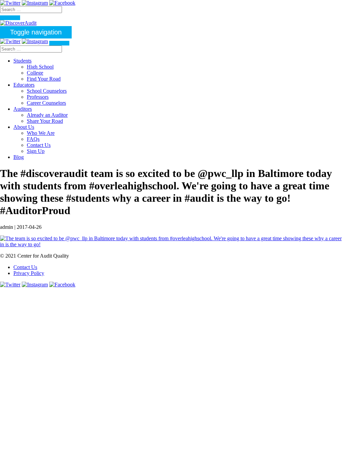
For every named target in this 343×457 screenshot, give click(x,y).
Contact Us (39, 145)
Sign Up (36, 151)
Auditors (22, 109)
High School (40, 67)
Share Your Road (45, 121)
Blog (18, 157)
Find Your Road (44, 79)
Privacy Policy (28, 273)
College (35, 73)
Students (22, 61)
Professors (38, 97)
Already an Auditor (47, 115)
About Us (23, 127)
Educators (24, 85)
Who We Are (41, 133)
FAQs (33, 139)
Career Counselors (46, 103)
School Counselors (47, 91)
